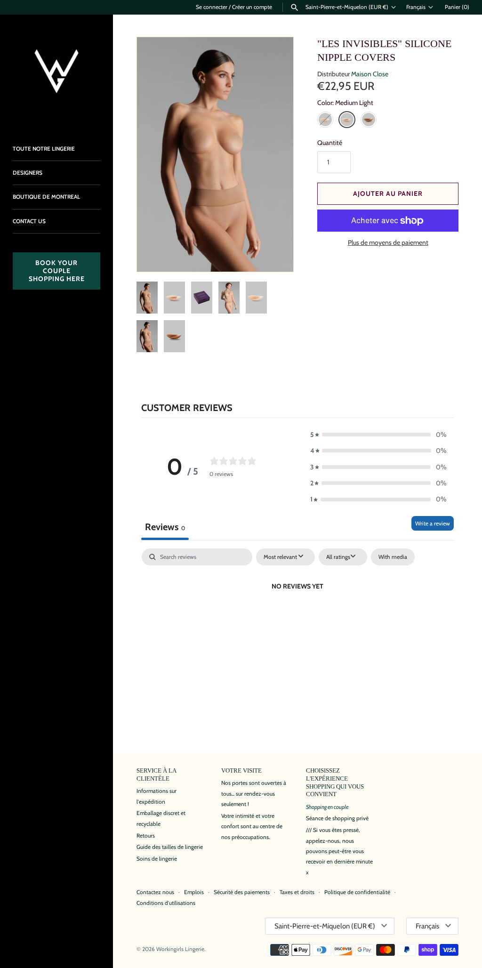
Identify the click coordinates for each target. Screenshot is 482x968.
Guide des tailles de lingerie (170, 847)
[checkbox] (393, 557)
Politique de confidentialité (357, 892)
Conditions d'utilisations (166, 903)
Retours (146, 835)
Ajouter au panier (388, 193)
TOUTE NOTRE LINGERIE (44, 148)
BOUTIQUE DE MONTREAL (46, 197)
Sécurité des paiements (242, 892)
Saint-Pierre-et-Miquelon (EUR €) (346, 7)
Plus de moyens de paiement (388, 242)
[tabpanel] (297, 618)
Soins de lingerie (157, 858)
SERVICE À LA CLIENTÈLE (156, 774)
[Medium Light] (347, 120)
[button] (273, 252)
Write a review (432, 523)
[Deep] (369, 120)
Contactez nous (155, 892)
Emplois (194, 892)
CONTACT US (29, 221)
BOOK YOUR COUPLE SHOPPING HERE (57, 270)
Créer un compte (252, 7)
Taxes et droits (297, 892)
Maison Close (369, 74)
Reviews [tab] (165, 526)
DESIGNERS (27, 172)
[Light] (325, 120)
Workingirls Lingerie (180, 949)
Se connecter (211, 7)
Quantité (329, 142)
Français (416, 7)
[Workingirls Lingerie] (56, 71)
